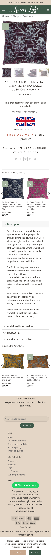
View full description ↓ (25, 112)
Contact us (13, 461)
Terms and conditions (18, 444)
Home (5, 16)
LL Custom (13, 471)
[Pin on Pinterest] (35, 159)
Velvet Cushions (25, 152)
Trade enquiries (15, 450)
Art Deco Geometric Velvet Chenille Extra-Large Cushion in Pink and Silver (36, 205)
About (11, 437)
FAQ (10, 467)
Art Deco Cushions (32, 148)
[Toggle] (4, 224)
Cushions (28, 16)
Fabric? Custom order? (19, 339)
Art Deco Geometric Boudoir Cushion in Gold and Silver (12, 377)
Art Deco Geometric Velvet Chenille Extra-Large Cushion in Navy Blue (12, 205)
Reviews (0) (13, 332)
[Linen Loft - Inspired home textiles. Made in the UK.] (25, 9)
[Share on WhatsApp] (16, 159)
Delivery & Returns (17, 440)
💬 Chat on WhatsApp (25, 485)
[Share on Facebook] (21, 159)
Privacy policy (14, 447)
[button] (3, 10)
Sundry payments (16, 474)
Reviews (12, 464)
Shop (16, 16)
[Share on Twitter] (25, 159)
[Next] (44, 42)
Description (13, 224)
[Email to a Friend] (30, 159)
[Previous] (6, 42)
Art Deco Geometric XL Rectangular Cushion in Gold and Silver (37, 377)
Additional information (20, 326)
